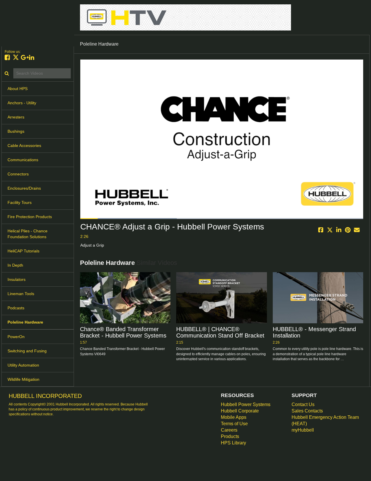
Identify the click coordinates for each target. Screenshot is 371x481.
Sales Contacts (307, 410)
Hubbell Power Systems (245, 404)
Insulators (17, 279)
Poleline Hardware (25, 322)
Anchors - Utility (22, 102)
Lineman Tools (21, 293)
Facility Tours (20, 202)
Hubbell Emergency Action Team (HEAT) (325, 420)
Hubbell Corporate (240, 410)
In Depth (15, 265)
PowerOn (16, 336)
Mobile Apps (233, 417)
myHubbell (303, 430)
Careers (229, 430)
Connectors (18, 174)
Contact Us (303, 404)
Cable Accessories (24, 145)
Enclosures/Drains (24, 188)
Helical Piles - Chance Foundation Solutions (28, 234)
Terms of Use (234, 423)
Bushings (16, 131)
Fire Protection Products (30, 216)
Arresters (16, 117)
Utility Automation (23, 365)
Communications (23, 159)
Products (230, 436)
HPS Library (233, 442)
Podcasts (16, 308)
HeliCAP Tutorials (23, 251)
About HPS (18, 88)
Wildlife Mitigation (23, 379)
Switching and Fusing (27, 351)
